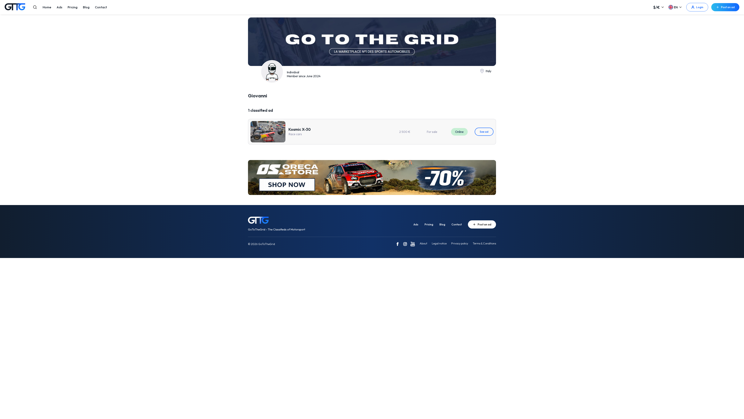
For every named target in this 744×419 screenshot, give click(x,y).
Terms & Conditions (484, 243)
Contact (101, 7)
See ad (484, 131)
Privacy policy (459, 243)
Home (47, 7)
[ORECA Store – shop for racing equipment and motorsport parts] (372, 178)
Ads (59, 7)
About (423, 243)
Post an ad (728, 7)
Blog (86, 7)
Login (699, 7)
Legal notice (439, 243)
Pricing (73, 7)
